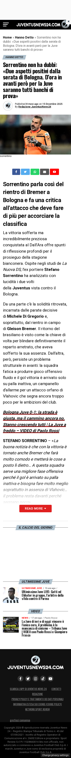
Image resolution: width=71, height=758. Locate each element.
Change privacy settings (55, 755)
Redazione (37, 694)
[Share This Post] (35, 172)
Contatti (56, 689)
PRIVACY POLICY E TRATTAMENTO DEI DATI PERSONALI (38, 699)
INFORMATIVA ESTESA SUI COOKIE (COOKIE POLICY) (37, 704)
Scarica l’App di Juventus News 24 (28, 689)
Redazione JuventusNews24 (34, 106)
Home (7, 37)
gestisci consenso (20, 720)
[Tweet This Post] (26, 172)
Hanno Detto (24, 37)
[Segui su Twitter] (28, 679)
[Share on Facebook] (16, 172)
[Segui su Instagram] (35, 679)
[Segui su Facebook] (20, 679)
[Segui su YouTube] (50, 679)
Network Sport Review (37, 709)
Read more (34, 508)
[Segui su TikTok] (43, 679)
